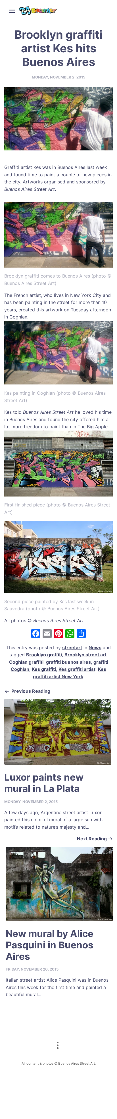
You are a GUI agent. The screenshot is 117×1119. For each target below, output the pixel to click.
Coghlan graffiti (26, 662)
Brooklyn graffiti (44, 654)
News (95, 647)
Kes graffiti (44, 669)
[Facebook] (35, 634)
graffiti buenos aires (68, 662)
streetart (72, 647)
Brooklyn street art (85, 654)
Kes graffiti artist (76, 669)
